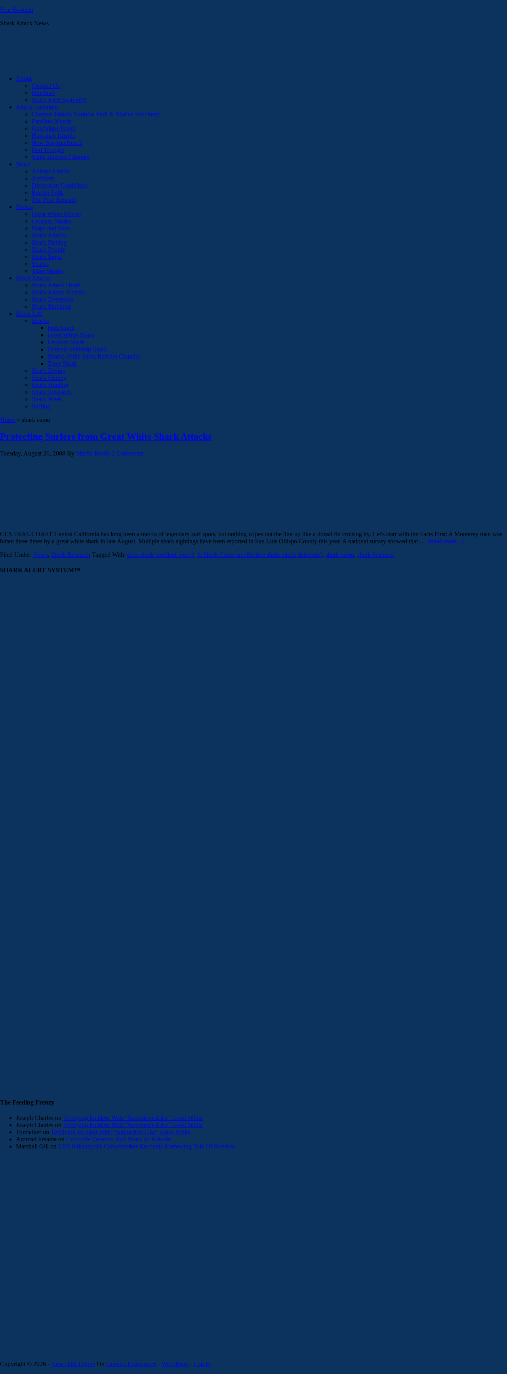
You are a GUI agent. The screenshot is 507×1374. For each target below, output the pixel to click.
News (40, 554)
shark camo (340, 554)
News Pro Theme (73, 1364)
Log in (202, 1364)
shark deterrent (375, 554)
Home (7, 419)
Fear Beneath (16, 9)
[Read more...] (445, 541)
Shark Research (70, 554)
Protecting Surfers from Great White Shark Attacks (106, 436)
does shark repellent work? (160, 554)
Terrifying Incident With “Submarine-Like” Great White (133, 1117)
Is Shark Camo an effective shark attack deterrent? (259, 554)
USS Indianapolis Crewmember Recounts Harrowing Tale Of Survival (146, 1146)
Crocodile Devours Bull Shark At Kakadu (118, 1139)
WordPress (175, 1364)
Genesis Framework (131, 1364)
